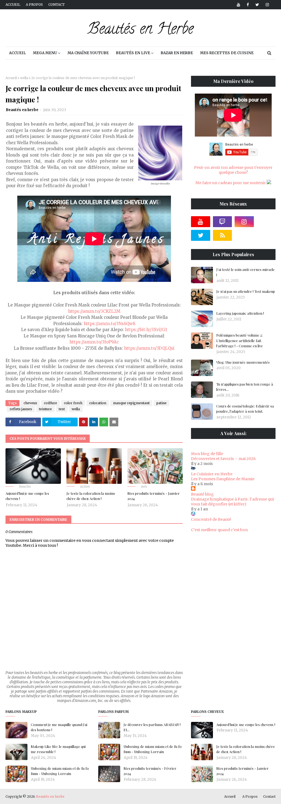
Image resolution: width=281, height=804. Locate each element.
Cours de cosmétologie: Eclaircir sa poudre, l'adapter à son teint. (245, 409)
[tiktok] (266, 221)
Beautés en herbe (22, 110)
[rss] (222, 235)
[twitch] (222, 221)
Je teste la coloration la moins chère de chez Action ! (90, 496)
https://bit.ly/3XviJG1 (146, 329)
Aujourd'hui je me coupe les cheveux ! (27, 496)
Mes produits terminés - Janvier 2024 (153, 496)
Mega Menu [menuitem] (45, 53)
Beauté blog (202, 494)
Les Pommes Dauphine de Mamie (222, 478)
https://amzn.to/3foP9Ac (94, 342)
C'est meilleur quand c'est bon (219, 529)
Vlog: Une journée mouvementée (243, 362)
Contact (56, 4)
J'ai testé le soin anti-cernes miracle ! (245, 272)
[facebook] (248, 4)
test (62, 409)
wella (24, 78)
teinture (45, 409)
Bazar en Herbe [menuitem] (177, 53)
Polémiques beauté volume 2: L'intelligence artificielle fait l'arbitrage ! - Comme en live (239, 340)
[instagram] (266, 4)
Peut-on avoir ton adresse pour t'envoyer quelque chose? (233, 170)
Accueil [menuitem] (17, 53)
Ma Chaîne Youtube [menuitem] (88, 53)
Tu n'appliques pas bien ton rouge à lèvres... (244, 387)
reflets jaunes (21, 409)
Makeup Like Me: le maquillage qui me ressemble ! (58, 749)
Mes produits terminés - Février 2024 (149, 771)
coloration (97, 403)
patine (161, 403)
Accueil (12, 4)
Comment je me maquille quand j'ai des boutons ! (59, 727)
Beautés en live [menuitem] (133, 53)
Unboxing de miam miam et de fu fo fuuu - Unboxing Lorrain (60, 771)
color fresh (73, 403)
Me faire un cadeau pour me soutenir (231, 182)
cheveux (30, 403)
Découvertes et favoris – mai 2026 (223, 458)
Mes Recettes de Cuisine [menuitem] (227, 53)
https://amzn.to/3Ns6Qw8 (109, 323)
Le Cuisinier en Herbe (211, 474)
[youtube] (238, 4)
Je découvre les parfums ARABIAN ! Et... (152, 727)
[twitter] (257, 4)
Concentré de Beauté (211, 519)
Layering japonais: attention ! (240, 313)
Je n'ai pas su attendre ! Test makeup (245, 291)
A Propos (250, 796)
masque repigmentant (131, 403)
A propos (34, 4)
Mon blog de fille (207, 453)
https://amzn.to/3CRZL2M (94, 311)
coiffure (50, 403)
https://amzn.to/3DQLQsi (149, 348)
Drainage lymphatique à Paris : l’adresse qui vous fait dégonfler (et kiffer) (232, 502)
